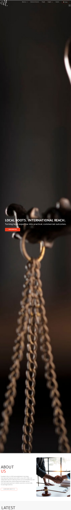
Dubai (66, 2)
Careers (57, 2)
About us (24, 2)
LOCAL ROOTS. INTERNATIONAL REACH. (35, 221)
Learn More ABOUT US (9, 489)
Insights (50, 2)
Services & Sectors (34, 2)
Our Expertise (13, 229)
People (43, 2)
